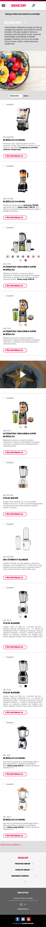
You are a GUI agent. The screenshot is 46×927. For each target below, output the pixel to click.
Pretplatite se (22, 909)
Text (25, 904)
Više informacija (14, 156)
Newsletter (23, 893)
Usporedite (10, 104)
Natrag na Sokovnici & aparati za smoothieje (22, 14)
